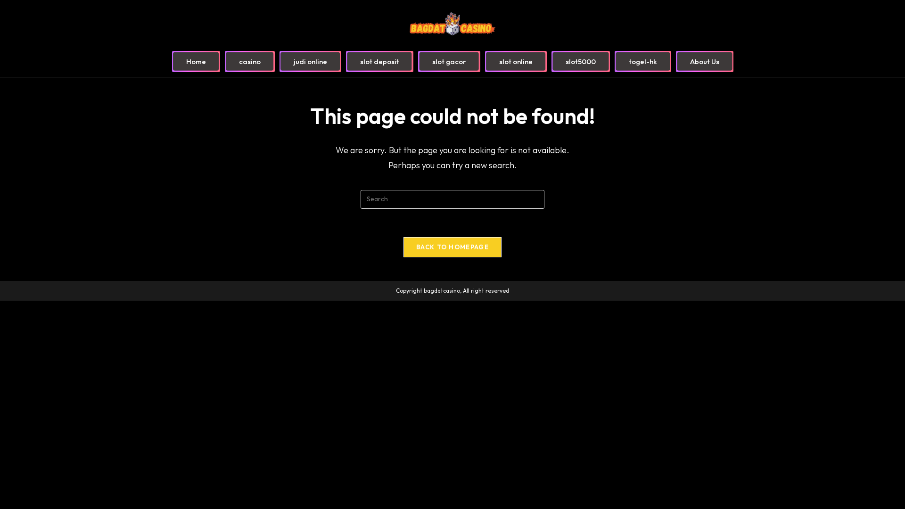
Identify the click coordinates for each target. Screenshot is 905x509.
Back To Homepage (452, 247)
